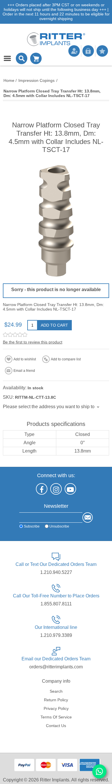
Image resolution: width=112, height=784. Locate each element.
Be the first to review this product (32, 342)
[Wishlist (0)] (102, 51)
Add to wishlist (24, 359)
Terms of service (56, 717)
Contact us (56, 725)
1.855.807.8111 (56, 603)
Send (87, 517)
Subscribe (32, 526)
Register (74, 51)
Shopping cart (36, 58)
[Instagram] (56, 489)
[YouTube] (70, 489)
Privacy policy (56, 708)
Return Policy (56, 700)
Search (56, 691)
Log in (88, 51)
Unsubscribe (59, 526)
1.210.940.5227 (56, 572)
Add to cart (54, 325)
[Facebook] (41, 489)
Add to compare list (66, 359)
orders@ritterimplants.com (56, 666)
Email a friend (24, 371)
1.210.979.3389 (56, 635)
